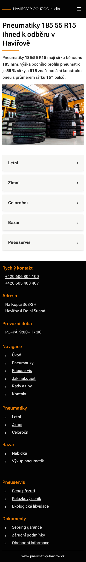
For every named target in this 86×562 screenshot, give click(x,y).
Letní (16, 416)
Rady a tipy (22, 386)
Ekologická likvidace (30, 506)
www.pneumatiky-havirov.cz (43, 556)
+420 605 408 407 (22, 283)
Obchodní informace (30, 542)
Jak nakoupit (24, 378)
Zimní (17, 424)
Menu (79, 9)
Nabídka (19, 453)
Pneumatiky (22, 362)
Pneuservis (22, 370)
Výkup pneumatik (28, 460)
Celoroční (20, 432)
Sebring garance (27, 527)
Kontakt (19, 393)
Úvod (16, 355)
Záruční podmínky (28, 535)
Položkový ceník (26, 498)
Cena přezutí (23, 490)
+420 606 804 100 (22, 276)
